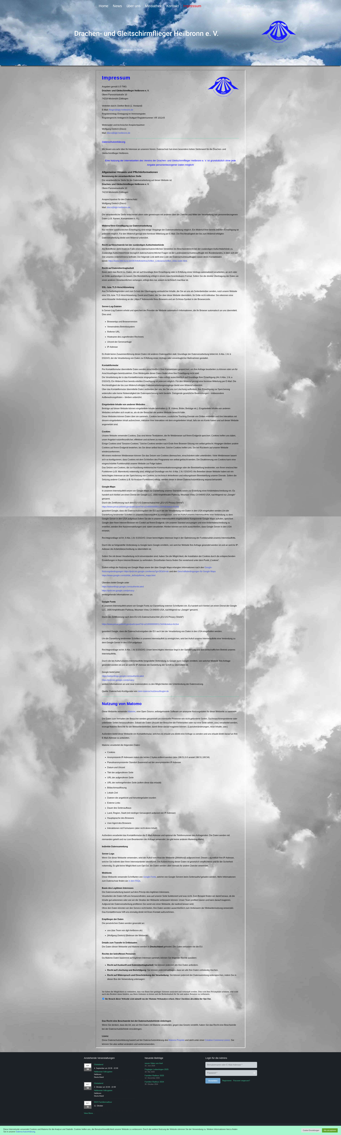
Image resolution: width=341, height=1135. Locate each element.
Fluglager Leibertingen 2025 (157, 1069)
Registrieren (227, 1081)
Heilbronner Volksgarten (103, 1072)
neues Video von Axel (154, 1063)
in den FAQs (134, 881)
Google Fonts (149, 877)
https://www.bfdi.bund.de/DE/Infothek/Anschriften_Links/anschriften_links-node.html (147, 261)
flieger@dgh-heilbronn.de (121, 110)
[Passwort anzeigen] (254, 1072)
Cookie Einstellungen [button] (311, 1130)
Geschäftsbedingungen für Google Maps (197, 571)
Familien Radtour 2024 (154, 1082)
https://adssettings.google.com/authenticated (123, 586)
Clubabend (98, 1064)
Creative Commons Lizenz (217, 1040)
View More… (89, 1113)
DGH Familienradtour (103, 1102)
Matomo (131, 711)
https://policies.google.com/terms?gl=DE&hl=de (146, 571)
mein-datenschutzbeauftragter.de (153, 691)
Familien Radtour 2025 (154, 1075)
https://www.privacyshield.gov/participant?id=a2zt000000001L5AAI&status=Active (140, 507)
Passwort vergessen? (241, 1081)
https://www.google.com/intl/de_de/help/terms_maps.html (128, 575)
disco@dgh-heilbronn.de (118, 133)
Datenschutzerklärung (25, 1132)
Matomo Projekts (176, 1040)
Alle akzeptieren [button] (330, 1130)
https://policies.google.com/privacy (118, 590)
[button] (255, 6)
